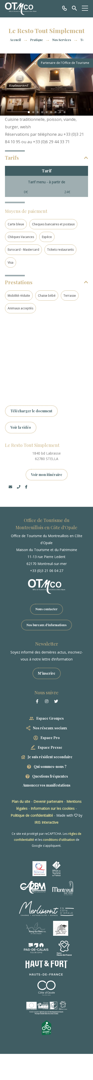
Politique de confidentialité (32, 815)
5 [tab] (47, 112)
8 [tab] (60, 112)
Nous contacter (46, 609)
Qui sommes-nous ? (50, 766)
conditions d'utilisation (59, 840)
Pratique (37, 40)
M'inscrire (46, 673)
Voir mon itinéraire (46, 474)
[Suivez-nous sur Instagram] (46, 701)
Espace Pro (50, 737)
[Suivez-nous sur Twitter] (56, 701)
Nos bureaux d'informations (46, 625)
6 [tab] (51, 112)
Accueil (15, 40)
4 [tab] (42, 112)
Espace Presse (50, 747)
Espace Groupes (50, 718)
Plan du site (21, 801)
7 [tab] (56, 112)
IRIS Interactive (46, 822)
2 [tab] (33, 112)
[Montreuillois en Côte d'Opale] (20, 8)
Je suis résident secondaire (50, 756)
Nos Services (62, 40)
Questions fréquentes (50, 776)
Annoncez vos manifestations (46, 785)
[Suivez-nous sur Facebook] (37, 701)
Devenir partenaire (48, 801)
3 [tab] (38, 112)
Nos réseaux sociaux (50, 728)
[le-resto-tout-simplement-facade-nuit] (46, 84)
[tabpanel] (46, 84)
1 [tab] (29, 112)
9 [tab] (64, 112)
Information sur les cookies (53, 808)
